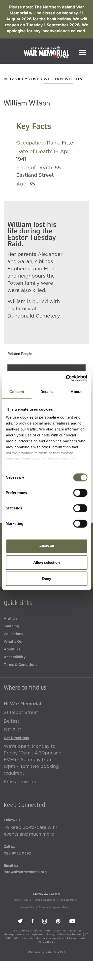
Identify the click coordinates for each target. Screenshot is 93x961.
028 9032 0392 (17, 853)
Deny (46, 578)
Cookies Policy (68, 899)
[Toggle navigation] (82, 51)
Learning (11, 626)
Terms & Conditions (20, 665)
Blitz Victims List (21, 79)
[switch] (80, 493)
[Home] (46, 55)
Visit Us (10, 618)
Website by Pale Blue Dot (46, 952)
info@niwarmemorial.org (25, 872)
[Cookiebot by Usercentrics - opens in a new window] (66, 378)
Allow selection (46, 562)
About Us (12, 649)
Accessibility (15, 657)
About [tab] (76, 392)
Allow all (46, 546)
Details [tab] (46, 392)
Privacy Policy (20, 899)
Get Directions (16, 738)
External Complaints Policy (54, 907)
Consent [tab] (16, 392)
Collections (13, 634)
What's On (13, 641)
